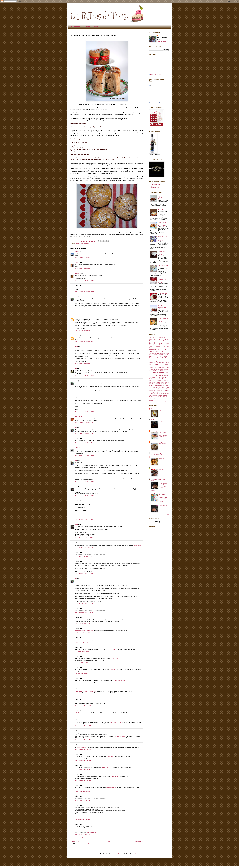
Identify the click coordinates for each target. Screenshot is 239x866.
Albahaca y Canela (156, 431)
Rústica (153, 420)
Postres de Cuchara (156, 388)
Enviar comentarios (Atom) (84, 844)
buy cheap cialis (115, 658)
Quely (162, 390)
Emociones (153, 360)
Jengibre (153, 375)
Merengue (151, 383)
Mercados (166, 382)
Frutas (158, 362)
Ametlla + (151, 339)
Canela (151, 348)
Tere (76, 296)
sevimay (77, 251)
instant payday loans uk (115, 722)
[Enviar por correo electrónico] (101, 241)
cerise (76, 346)
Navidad (78, 243)
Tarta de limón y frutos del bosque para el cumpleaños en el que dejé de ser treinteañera (163, 435)
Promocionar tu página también (156, 102)
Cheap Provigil (110, 756)
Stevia (167, 398)
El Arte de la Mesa (155, 184)
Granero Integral (156, 367)
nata (155, 385)
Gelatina (167, 366)
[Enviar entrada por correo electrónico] (98, 241)
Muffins (167, 383)
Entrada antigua (139, 841)
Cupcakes (156, 353)
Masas (158, 382)
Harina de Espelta (158, 372)
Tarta (151, 401)
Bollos (160, 343)
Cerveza (158, 347)
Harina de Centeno (158, 370)
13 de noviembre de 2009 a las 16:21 (84, 341)
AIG (156, 337)
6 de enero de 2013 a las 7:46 (82, 623)
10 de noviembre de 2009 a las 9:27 (84, 257)
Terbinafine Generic (81, 747)
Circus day (154, 409)
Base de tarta (164, 341)
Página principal (75, 27)
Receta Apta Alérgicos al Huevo (157, 392)
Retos (167, 396)
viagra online (113, 669)
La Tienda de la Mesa (162, 375)
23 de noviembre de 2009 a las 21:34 (84, 482)
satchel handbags (91, 832)
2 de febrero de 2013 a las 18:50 (83, 633)
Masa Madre (152, 382)
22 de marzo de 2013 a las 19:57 (83, 726)
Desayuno (152, 358)
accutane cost (89, 630)
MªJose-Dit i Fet (79, 417)
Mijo (161, 383)
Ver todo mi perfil (161, 41)
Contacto (87, 27)
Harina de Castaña (158, 369)
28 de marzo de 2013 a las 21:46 (83, 780)
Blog (99, 107)
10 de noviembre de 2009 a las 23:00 (84, 312)
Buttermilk (161, 344)
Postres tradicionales (85, 243)
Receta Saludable (163, 395)
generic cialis (137, 545)
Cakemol (77, 262)
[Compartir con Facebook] (107, 241)
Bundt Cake (156, 344)
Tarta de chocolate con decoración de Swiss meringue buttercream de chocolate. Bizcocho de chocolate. (159, 486)
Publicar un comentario (79, 838)
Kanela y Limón (155, 468)
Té (154, 401)
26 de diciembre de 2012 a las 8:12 (84, 612)
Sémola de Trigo (157, 398)
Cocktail (159, 351)
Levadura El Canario (163, 379)
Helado (156, 374)
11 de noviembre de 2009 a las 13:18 (84, 330)
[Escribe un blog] (103, 241)
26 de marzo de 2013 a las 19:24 (83, 760)
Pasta (153, 387)
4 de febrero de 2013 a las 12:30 (83, 642)
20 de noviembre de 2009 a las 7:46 (84, 433)
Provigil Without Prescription (83, 702)
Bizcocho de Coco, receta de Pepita (162, 306)
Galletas (158, 364)
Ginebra (151, 367)
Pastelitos (158, 387)
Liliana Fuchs (78, 317)
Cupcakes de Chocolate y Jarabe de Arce (163, 197)
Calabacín (151, 346)
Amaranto (166, 337)
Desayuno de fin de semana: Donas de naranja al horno (163, 224)
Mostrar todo (166, 514)
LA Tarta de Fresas (162, 293)
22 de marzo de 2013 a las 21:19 (83, 740)
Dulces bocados (155, 504)
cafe (165, 344)
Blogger (137, 854)
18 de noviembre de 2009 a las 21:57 (84, 363)
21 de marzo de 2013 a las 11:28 (83, 705)
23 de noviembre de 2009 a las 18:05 (84, 455)
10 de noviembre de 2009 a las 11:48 (84, 268)
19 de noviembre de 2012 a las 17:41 (84, 547)
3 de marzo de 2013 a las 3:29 (82, 673)
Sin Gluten (163, 398)
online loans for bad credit (120, 736)
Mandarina (159, 380)
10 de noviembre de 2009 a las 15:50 (84, 291)
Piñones (163, 387)
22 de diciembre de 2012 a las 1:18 (84, 603)
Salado (151, 398)
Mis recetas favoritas (156, 457)
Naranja (151, 385)
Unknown (77, 335)
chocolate (153, 350)
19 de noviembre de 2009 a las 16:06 (84, 411)
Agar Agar (151, 337)
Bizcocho (152, 343)
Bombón (167, 343)
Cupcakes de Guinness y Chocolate (161, 253)
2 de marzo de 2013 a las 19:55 (83, 662)
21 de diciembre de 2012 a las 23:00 (84, 573)
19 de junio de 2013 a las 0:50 (82, 834)
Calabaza (158, 346)
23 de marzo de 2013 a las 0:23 (83, 749)
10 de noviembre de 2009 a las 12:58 (84, 281)
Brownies (151, 344)
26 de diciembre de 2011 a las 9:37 (84, 538)
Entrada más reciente (76, 841)
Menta (162, 382)
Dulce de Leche (163, 358)
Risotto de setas (162, 443)
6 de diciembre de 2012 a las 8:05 (83, 556)
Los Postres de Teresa (154, 83)
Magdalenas (152, 380)
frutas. (162, 362)
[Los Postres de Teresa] (154, 101)
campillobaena (165, 346)
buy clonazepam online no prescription (86, 691)
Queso (167, 390)
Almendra (160, 337)
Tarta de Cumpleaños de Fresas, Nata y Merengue (162, 280)
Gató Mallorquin (159, 366)
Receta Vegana (153, 396)
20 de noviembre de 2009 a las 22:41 (84, 443)
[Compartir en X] (105, 241)
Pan (150, 387)
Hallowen (162, 367)
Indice (96, 27)
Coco (162, 351)
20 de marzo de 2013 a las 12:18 (83, 695)
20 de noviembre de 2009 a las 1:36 (84, 422)
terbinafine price (80, 713)
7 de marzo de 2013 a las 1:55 (82, 684)
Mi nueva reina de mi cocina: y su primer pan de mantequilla (162, 238)
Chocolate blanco (163, 350)
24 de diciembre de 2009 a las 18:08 (84, 519)
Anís (155, 339)
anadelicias (78, 273)
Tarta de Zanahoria (163, 210)
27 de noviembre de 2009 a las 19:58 (84, 496)
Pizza (167, 387)
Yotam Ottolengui (162, 401)
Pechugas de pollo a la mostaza (158, 454)
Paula (76, 487)
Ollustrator (120, 854)
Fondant (163, 360)
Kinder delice (161, 469)
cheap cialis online (112, 649)
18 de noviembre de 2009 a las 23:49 (84, 393)
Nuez (167, 385)
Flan (160, 360)
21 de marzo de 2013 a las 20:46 (83, 715)
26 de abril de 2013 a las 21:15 (82, 800)
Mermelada (157, 383)
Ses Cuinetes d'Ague (156, 453)
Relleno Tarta (161, 396)
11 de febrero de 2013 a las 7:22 (83, 651)
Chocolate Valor (153, 351)
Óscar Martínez (155, 187)
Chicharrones (166, 347)
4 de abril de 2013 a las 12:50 (82, 791)
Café (167, 344)
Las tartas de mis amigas (156, 377)
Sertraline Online (106, 767)
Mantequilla (165, 380)
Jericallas (161, 421)
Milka (164, 383)
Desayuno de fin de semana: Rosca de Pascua (163, 320)
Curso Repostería (159, 354)
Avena (155, 341)
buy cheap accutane (80, 630)
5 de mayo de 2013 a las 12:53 (82, 819)
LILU (76, 368)
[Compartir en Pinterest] (108, 241)
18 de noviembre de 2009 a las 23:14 (84, 376)
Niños (164, 385)
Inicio (108, 841)
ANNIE (76, 447)
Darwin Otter (94, 817)
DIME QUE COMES (156, 493)
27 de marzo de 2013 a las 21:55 (83, 769)
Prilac (158, 390)
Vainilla (157, 401)
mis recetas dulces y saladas (158, 442)
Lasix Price (115, 776)
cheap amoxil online (111, 787)
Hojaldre (161, 374)
